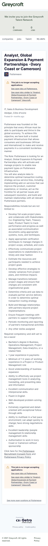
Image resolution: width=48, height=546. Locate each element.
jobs (19, 39)
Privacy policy (18, 527)
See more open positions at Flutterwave (24, 500)
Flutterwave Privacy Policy (17, 457)
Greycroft (12, 4)
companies (7, 39)
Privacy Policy (37, 539)
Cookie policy (30, 527)
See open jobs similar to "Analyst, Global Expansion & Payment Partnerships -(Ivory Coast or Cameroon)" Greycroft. (26, 96)
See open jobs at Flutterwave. (24, 89)
